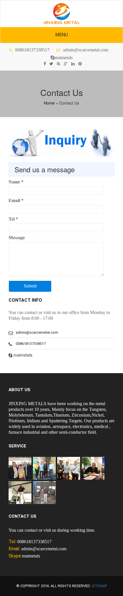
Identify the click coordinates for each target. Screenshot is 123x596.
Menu (61, 34)
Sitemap (99, 586)
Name (16, 181)
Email (16, 200)
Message (17, 237)
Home (49, 103)
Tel (13, 219)
